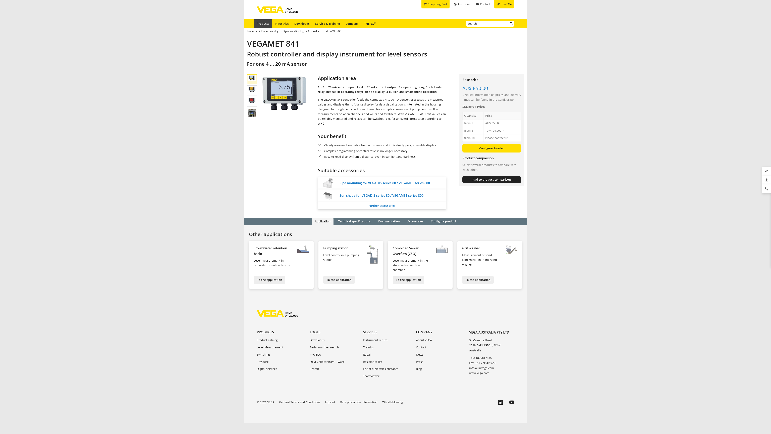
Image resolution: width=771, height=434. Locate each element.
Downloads (302, 24)
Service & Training (327, 24)
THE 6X (370, 23)
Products (263, 24)
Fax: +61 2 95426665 (482, 363)
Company (352, 24)
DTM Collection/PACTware (327, 362)
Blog (419, 369)
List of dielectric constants (380, 369)
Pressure (263, 362)
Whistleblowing (392, 402)
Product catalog (267, 340)
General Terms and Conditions (299, 402)
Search (314, 369)
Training (368, 347)
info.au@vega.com (481, 368)
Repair (367, 354)
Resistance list (372, 362)
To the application (269, 280)
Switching (263, 354)
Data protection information (358, 402)
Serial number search (324, 347)
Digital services (267, 369)
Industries (282, 24)
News (419, 354)
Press (419, 362)
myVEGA (315, 354)
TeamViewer (371, 376)
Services (370, 332)
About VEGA (424, 340)
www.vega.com (479, 373)
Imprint (330, 402)
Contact (421, 347)
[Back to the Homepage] (277, 313)
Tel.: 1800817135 (480, 358)
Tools (315, 332)
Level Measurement (270, 347)
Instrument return (375, 340)
